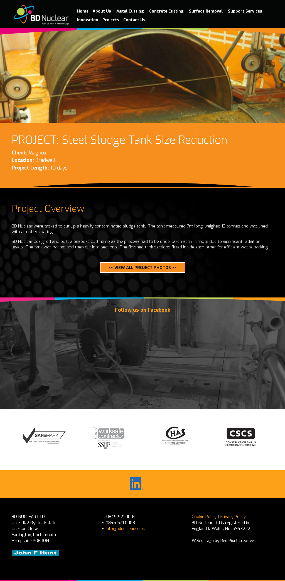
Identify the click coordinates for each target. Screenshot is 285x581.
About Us (102, 11)
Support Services (245, 11)
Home (83, 11)
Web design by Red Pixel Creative (223, 540)
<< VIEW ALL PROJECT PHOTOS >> (142, 267)
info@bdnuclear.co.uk (125, 528)
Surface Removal (206, 11)
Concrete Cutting (167, 11)
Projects (110, 20)
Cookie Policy (204, 516)
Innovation (87, 20)
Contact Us (134, 20)
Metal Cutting (130, 11)
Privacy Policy (233, 516)
